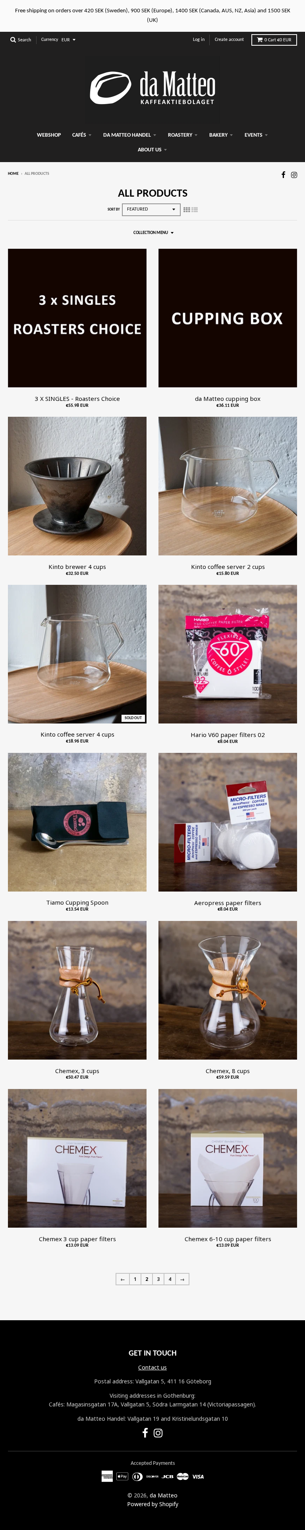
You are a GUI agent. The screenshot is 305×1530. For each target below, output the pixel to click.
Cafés (79, 135)
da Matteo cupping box (228, 398)
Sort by (114, 209)
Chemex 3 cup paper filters (77, 1239)
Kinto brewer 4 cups (77, 567)
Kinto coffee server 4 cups (77, 734)
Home (13, 174)
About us (150, 150)
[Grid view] (186, 210)
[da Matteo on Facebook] (283, 174)
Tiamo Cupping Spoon (77, 902)
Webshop (49, 135)
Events (254, 135)
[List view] (194, 210)
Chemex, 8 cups (228, 1071)
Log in (199, 39)
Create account (229, 39)
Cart (277, 40)
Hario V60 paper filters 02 (228, 735)
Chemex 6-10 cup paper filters (228, 1239)
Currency (49, 39)
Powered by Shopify (152, 1504)
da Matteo (164, 1495)
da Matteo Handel (127, 135)
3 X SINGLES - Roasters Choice (77, 398)
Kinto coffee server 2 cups (228, 567)
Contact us (152, 1367)
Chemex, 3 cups (77, 1071)
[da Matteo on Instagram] (294, 174)
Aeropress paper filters (227, 903)
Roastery (180, 135)
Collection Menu (150, 233)
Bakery (218, 135)
